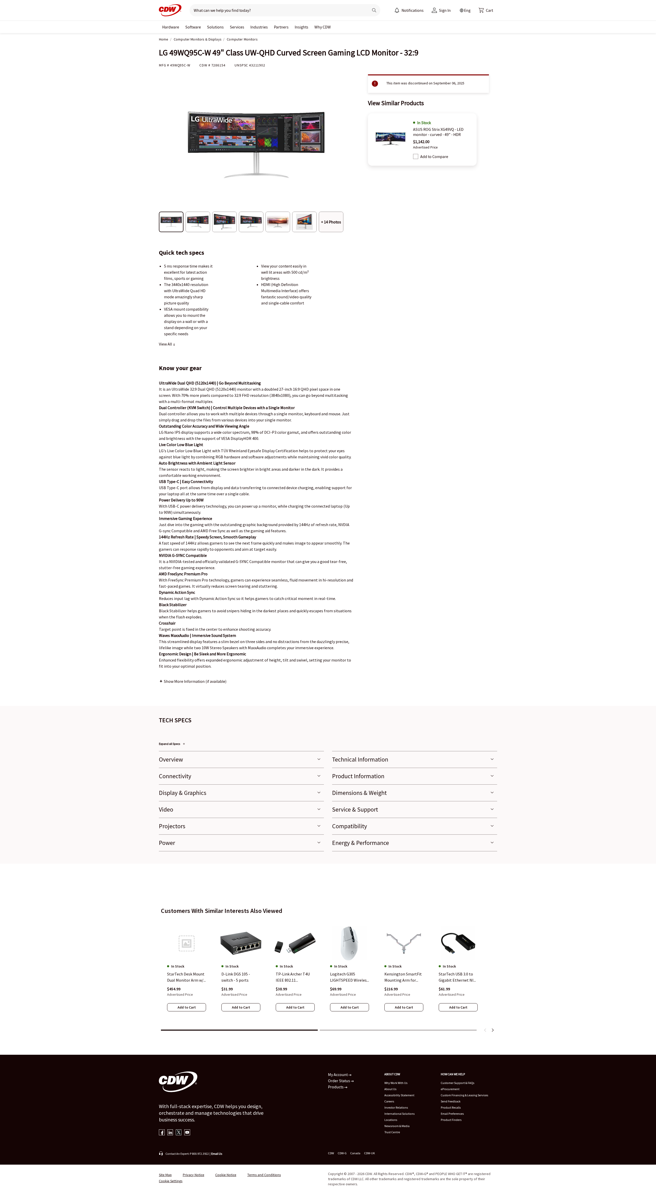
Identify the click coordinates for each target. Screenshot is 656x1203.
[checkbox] (415, 156)
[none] (170, 27)
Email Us (216, 1154)
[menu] (409, 10)
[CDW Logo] (170, 10)
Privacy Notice (193, 1174)
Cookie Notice (225, 1174)
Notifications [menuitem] (413, 10)
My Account (338, 1074)
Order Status (339, 1080)
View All (166, 344)
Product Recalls (451, 1107)
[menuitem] (396, 10)
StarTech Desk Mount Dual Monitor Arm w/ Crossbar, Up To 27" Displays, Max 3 (185, 977)
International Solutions (399, 1114)
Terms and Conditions (264, 1174)
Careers (389, 1101)
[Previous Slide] (485, 1030)
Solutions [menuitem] (215, 26)
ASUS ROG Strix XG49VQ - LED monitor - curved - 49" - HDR (438, 132)
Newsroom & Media (396, 1126)
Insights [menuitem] (301, 26)
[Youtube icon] (187, 1133)
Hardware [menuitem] (170, 26)
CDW (331, 1153)
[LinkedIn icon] (170, 1133)
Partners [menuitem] (281, 26)
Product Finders (451, 1120)
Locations (390, 1120)
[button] (486, 10)
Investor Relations (396, 1107)
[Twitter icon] (179, 1133)
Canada (355, 1153)
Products (336, 1086)
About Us (390, 1089)
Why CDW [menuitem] (322, 26)
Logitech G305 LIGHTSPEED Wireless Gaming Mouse (349, 977)
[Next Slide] (492, 1030)
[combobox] (277, 10)
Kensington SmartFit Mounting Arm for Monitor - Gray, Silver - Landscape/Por (403, 977)
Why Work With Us (395, 1083)
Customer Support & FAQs (457, 1083)
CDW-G (342, 1153)
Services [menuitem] (237, 26)
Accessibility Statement (399, 1095)
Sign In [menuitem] (445, 10)
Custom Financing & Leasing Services (464, 1095)
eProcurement (450, 1089)
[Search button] (374, 10)
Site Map (165, 1174)
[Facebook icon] (162, 1133)
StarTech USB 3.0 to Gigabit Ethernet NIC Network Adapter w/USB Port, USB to (457, 977)
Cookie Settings (170, 1181)
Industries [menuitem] (259, 26)
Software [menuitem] (193, 26)
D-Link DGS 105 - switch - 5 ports (235, 977)
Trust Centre (392, 1132)
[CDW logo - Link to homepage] (170, 10)
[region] (328, 972)
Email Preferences (452, 1114)
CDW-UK (369, 1153)
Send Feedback (450, 1101)
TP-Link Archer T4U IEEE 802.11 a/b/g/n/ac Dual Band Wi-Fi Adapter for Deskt (294, 977)
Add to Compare (434, 156)
